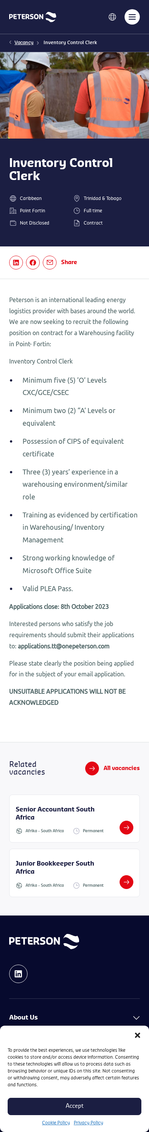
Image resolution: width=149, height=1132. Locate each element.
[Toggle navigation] (132, 17)
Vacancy (24, 42)
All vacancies (122, 768)
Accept (75, 1106)
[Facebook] (33, 262)
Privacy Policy (88, 1122)
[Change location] (112, 16)
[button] (137, 1035)
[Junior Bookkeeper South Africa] (74, 873)
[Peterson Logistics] (32, 16)
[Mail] (50, 262)
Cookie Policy (56, 1122)
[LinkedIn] (16, 262)
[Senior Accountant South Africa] (74, 819)
